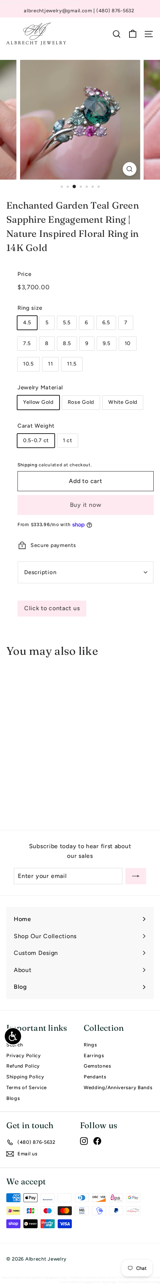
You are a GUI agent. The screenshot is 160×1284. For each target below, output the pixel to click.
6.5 (106, 322)
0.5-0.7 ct (36, 440)
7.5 (27, 343)
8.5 (67, 343)
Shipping (27, 464)
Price (24, 274)
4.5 (27, 322)
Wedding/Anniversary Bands (118, 1087)
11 (50, 364)
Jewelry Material (40, 387)
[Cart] (132, 34)
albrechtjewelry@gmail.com (58, 10)
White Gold (122, 402)
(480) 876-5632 (115, 10)
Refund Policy (23, 1066)
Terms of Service (26, 1087)
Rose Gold (81, 402)
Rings (90, 1045)
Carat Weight (35, 425)
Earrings (94, 1055)
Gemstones (97, 1066)
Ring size (29, 308)
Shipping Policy (25, 1076)
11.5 (72, 364)
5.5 (67, 322)
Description (40, 572)
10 (128, 343)
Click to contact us (52, 608)
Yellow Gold (38, 402)
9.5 (107, 343)
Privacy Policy (23, 1055)
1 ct (67, 440)
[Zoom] (129, 169)
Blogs (13, 1098)
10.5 (28, 364)
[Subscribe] (135, 876)
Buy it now (86, 504)
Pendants (95, 1076)
